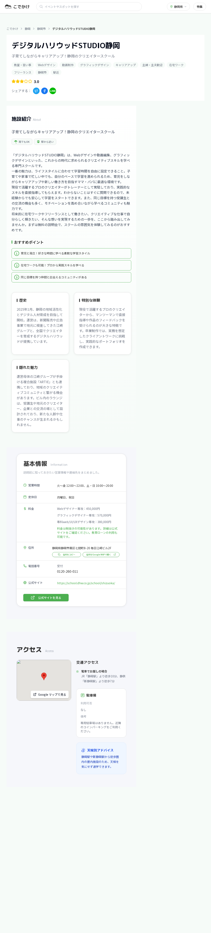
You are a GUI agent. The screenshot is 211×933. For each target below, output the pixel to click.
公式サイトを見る (49, 598)
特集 (200, 7)
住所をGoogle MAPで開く (98, 554)
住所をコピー (69, 554)
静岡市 (41, 29)
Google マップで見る (52, 694)
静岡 (27, 29)
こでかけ (12, 29)
